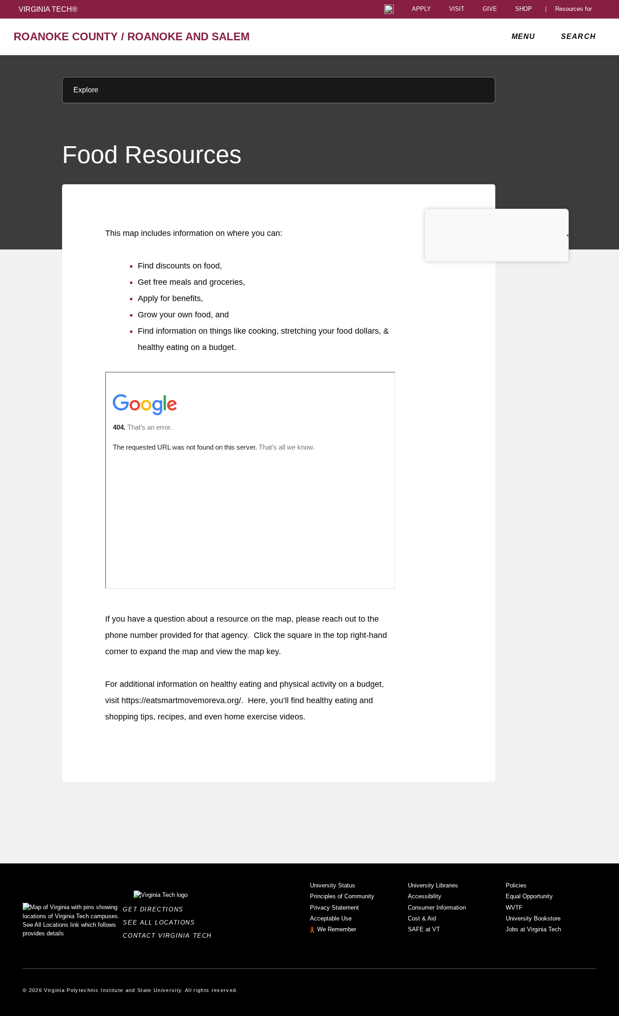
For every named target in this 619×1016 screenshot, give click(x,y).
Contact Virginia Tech (170, 935)
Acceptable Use (331, 918)
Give (490, 9)
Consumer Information (437, 907)
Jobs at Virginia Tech (533, 929)
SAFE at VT (424, 929)
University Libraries (433, 885)
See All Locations (161, 922)
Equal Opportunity (529, 896)
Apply (421, 9)
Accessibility (424, 896)
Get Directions (156, 909)
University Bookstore (533, 918)
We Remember (336, 929)
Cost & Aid (422, 918)
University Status (332, 885)
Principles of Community (342, 896)
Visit (456, 9)
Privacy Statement (334, 907)
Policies (516, 885)
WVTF (514, 907)
